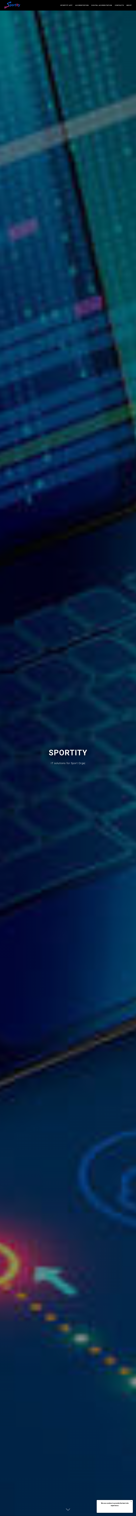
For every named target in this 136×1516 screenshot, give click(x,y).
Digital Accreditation (101, 5)
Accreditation (82, 5)
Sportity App (66, 5)
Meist (129, 5)
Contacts (119, 5)
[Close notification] (131, 1502)
